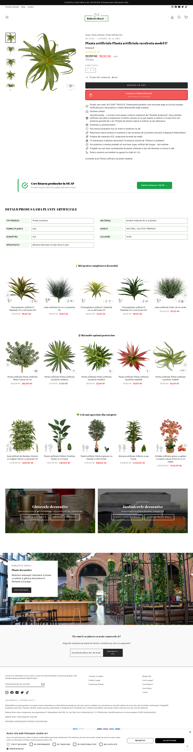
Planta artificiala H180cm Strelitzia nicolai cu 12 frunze (59, 457)
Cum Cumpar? (147, 680)
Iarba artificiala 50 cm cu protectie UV (59, 309)
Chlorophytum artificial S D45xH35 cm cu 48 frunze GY (96, 309)
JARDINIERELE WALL (159, 517)
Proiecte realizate (12, 7)
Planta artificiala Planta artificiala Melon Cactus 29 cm (22, 378)
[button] (92, 52)
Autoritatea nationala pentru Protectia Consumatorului (26, 721)
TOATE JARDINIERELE (127, 517)
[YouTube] (17, 692)
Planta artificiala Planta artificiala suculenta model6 (171, 378)
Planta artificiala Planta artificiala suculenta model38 (134, 378)
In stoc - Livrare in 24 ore (102, 38)
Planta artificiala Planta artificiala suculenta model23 (60, 378)
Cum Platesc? (147, 684)
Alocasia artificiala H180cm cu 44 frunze (133, 457)
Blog (23, 7)
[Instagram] (6, 692)
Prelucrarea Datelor (96, 684)
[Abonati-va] (43, 684)
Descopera (21, 590)
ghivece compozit (65, 517)
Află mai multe (58, 740)
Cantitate (91, 65)
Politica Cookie (94, 680)
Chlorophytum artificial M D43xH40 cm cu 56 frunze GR (22, 309)
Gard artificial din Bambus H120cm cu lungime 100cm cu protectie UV (22, 457)
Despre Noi (146, 676)
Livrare (145, 692)
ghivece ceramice (35, 517)
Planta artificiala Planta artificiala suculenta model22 (97, 378)
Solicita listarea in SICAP (154, 185)
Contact (31, 7)
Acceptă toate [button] (169, 740)
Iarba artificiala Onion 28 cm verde (170, 307)
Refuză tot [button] (140, 740)
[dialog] (96, 740)
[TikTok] (27, 692)
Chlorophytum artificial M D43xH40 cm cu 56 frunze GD (133, 309)
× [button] (190, 732)
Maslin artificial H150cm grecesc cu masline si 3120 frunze (96, 457)
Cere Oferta (147, 688)
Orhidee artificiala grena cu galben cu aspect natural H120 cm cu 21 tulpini (170, 459)
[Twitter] (22, 692)
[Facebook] (12, 692)
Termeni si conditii (96, 676)
